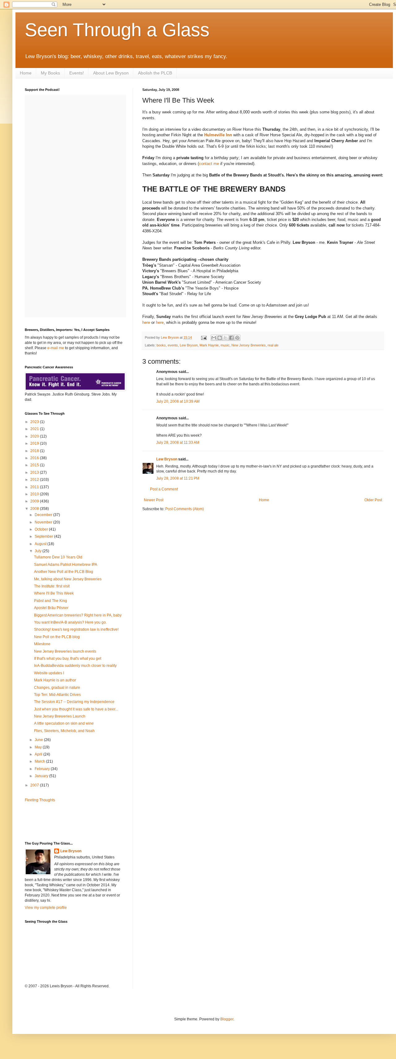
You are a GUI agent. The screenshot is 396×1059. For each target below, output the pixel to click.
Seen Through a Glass (117, 29)
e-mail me (55, 348)
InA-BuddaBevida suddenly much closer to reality (75, 665)
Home (26, 72)
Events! (76, 72)
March (40, 761)
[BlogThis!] (220, 338)
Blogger (226, 1019)
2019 (35, 443)
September (44, 536)
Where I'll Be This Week (54, 593)
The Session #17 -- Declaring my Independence (74, 702)
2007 (35, 785)
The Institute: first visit (52, 586)
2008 (35, 508)
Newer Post (153, 500)
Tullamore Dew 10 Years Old (58, 557)
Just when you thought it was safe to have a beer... (76, 709)
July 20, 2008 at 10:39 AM (178, 401)
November (44, 522)
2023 (35, 422)
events (173, 345)
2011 (35, 487)
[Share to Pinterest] (237, 338)
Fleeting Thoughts (40, 800)
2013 (35, 472)
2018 (35, 451)
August (41, 544)
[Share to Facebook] (231, 338)
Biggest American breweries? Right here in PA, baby (78, 615)
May (39, 747)
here (146, 322)
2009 (35, 501)
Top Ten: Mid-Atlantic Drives (57, 695)
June (39, 740)
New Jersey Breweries (248, 345)
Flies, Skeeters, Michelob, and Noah (64, 731)
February (43, 769)
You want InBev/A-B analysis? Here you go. (70, 622)
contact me (209, 163)
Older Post (373, 500)
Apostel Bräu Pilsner (51, 608)
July (38, 551)
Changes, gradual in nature (57, 687)
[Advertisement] (61, 821)
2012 (35, 479)
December (44, 515)
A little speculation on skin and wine (64, 723)
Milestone (42, 644)
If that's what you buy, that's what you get (67, 658)
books (161, 345)
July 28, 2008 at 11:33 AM (177, 442)
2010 (35, 494)
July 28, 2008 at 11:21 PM (177, 478)
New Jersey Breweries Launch (59, 716)
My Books (50, 72)
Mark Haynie (209, 345)
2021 (35, 429)
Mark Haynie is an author (55, 680)
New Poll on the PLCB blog (57, 637)
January (42, 776)
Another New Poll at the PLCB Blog (63, 572)
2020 (35, 436)
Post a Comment (164, 489)
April (39, 754)
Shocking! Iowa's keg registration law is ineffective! (76, 629)
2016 (35, 458)
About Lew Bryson (111, 72)
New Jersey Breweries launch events (65, 651)
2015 (35, 465)
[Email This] (214, 338)
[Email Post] (204, 337)
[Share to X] (225, 338)
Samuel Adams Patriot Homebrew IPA (65, 564)
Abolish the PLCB (155, 72)
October (42, 529)
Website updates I (49, 673)
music (225, 345)
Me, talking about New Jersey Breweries (67, 579)
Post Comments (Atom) (184, 509)
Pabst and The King (50, 601)
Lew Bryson (189, 345)
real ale (273, 345)
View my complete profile (46, 907)
